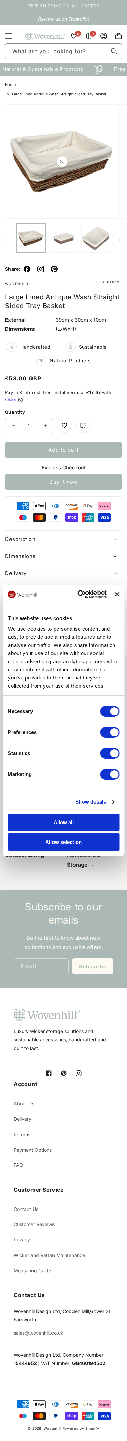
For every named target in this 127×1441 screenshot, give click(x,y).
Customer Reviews (34, 1224)
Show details (90, 802)
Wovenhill (52, 1428)
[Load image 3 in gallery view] (95, 238)
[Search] (114, 51)
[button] (8, 35)
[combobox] (63, 51)
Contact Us (26, 1209)
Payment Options (33, 1150)
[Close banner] (116, 594)
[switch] (109, 732)
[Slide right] (119, 239)
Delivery (22, 1119)
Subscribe (93, 966)
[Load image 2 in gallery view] (63, 238)
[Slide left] (7, 239)
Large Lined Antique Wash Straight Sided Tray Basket (59, 94)
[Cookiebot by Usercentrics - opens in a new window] (80, 594)
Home (10, 84)
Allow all (64, 822)
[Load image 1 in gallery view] (31, 238)
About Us (24, 1104)
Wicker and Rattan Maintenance (49, 1255)
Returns (22, 1134)
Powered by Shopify (81, 1428)
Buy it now (63, 482)
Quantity (15, 412)
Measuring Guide (32, 1270)
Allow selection (63, 842)
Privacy (22, 1239)
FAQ (18, 1165)
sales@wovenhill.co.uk (38, 1333)
